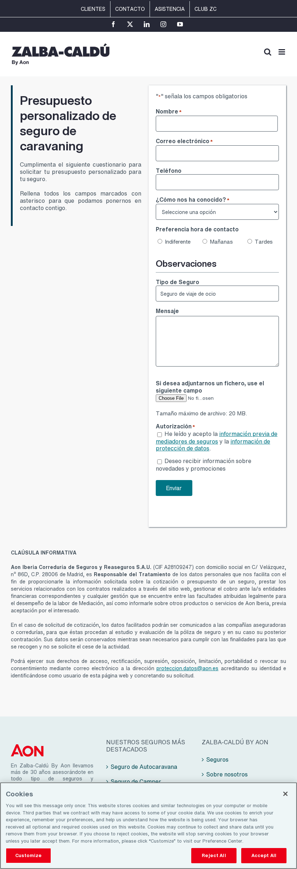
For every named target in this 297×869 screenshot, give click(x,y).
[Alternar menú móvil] (282, 52)
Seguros (217, 759)
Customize (28, 855)
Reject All (214, 855)
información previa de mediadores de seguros (216, 437)
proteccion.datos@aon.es (187, 668)
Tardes (264, 241)
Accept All (263, 855)
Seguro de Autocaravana (143, 766)
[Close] (285, 794)
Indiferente (176, 241)
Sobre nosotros (227, 774)
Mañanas (220, 241)
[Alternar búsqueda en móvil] (267, 52)
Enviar (174, 488)
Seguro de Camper (135, 781)
